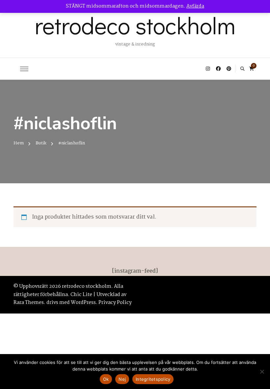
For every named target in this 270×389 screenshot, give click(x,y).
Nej (122, 379)
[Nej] (261, 371)
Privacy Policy (115, 303)
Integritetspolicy (153, 379)
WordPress (83, 303)
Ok (106, 379)
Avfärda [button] (195, 6)
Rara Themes (29, 303)
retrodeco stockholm (135, 25)
